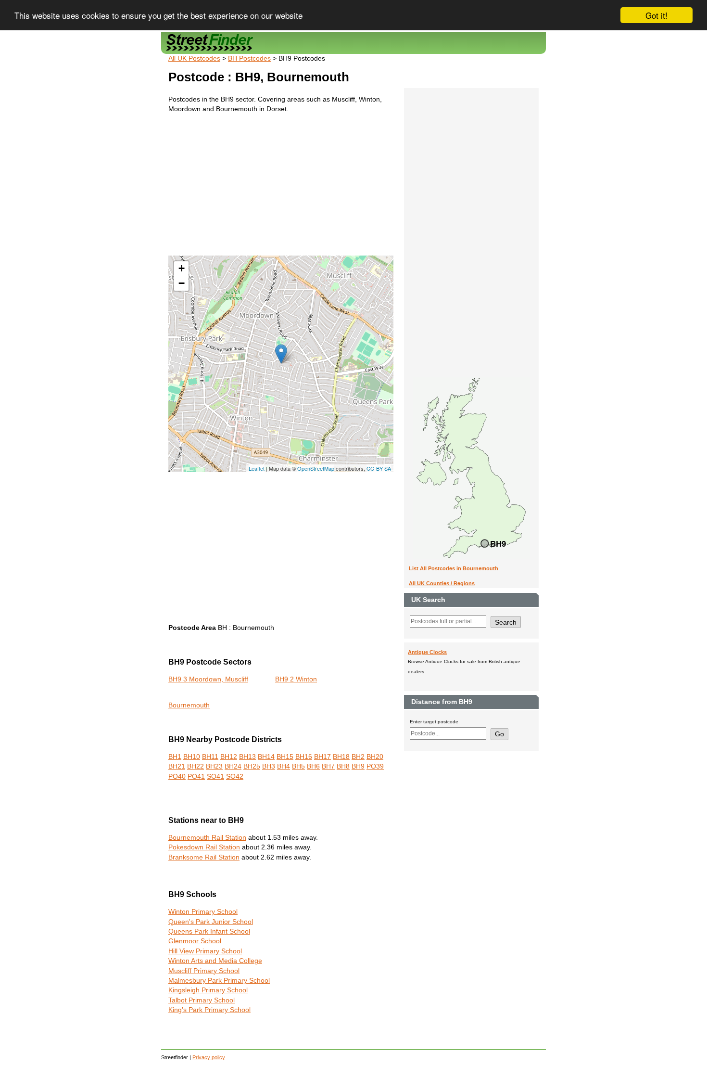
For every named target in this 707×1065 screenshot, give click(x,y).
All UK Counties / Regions (442, 583)
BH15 (285, 756)
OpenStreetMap (315, 468)
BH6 (313, 766)
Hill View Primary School (205, 951)
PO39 (375, 766)
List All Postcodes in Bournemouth (453, 568)
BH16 (303, 756)
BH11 (210, 756)
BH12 (228, 756)
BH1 (174, 756)
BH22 (195, 766)
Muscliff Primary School (204, 971)
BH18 (341, 756)
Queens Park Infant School (209, 931)
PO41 (196, 776)
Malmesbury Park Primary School (219, 980)
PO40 (177, 776)
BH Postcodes (249, 58)
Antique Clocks (427, 652)
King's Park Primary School (209, 1010)
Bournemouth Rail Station (207, 837)
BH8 (343, 766)
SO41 (215, 776)
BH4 (283, 766)
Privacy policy (208, 1057)
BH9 (358, 766)
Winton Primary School (203, 911)
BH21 (176, 766)
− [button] (181, 283)
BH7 (328, 766)
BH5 (298, 766)
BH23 (214, 766)
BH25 (251, 766)
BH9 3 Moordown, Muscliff (208, 679)
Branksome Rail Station (204, 857)
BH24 (233, 766)
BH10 (191, 756)
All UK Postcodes (194, 58)
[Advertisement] (280, 188)
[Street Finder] (353, 42)
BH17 (322, 756)
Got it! (656, 15)
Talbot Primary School (201, 1000)
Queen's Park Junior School (210, 921)
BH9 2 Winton (296, 679)
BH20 (374, 756)
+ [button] (181, 268)
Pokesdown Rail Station (204, 847)
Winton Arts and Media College (215, 960)
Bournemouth (189, 705)
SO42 (234, 776)
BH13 (247, 756)
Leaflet (257, 468)
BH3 (268, 766)
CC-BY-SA (378, 468)
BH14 (266, 756)
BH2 (358, 756)
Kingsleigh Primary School (208, 990)
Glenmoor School (194, 941)
